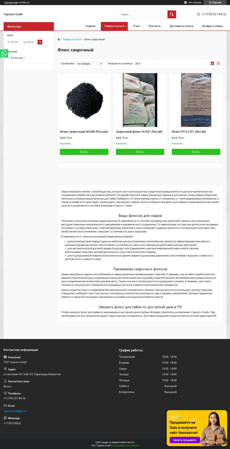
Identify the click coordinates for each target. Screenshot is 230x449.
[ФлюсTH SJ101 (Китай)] (196, 100)
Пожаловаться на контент (125, 445)
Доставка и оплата (181, 26)
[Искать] (171, 14)
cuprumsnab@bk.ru (15, 411)
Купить (84, 151)
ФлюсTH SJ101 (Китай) (189, 131)
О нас (136, 26)
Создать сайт (11, 2)
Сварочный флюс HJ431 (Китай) (139, 131)
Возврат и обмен (212, 26)
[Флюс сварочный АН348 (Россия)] (84, 100)
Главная (90, 26)
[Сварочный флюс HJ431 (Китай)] (140, 100)
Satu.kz (131, 442)
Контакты (155, 26)
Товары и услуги (114, 26)
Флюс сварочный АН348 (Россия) (84, 131)
